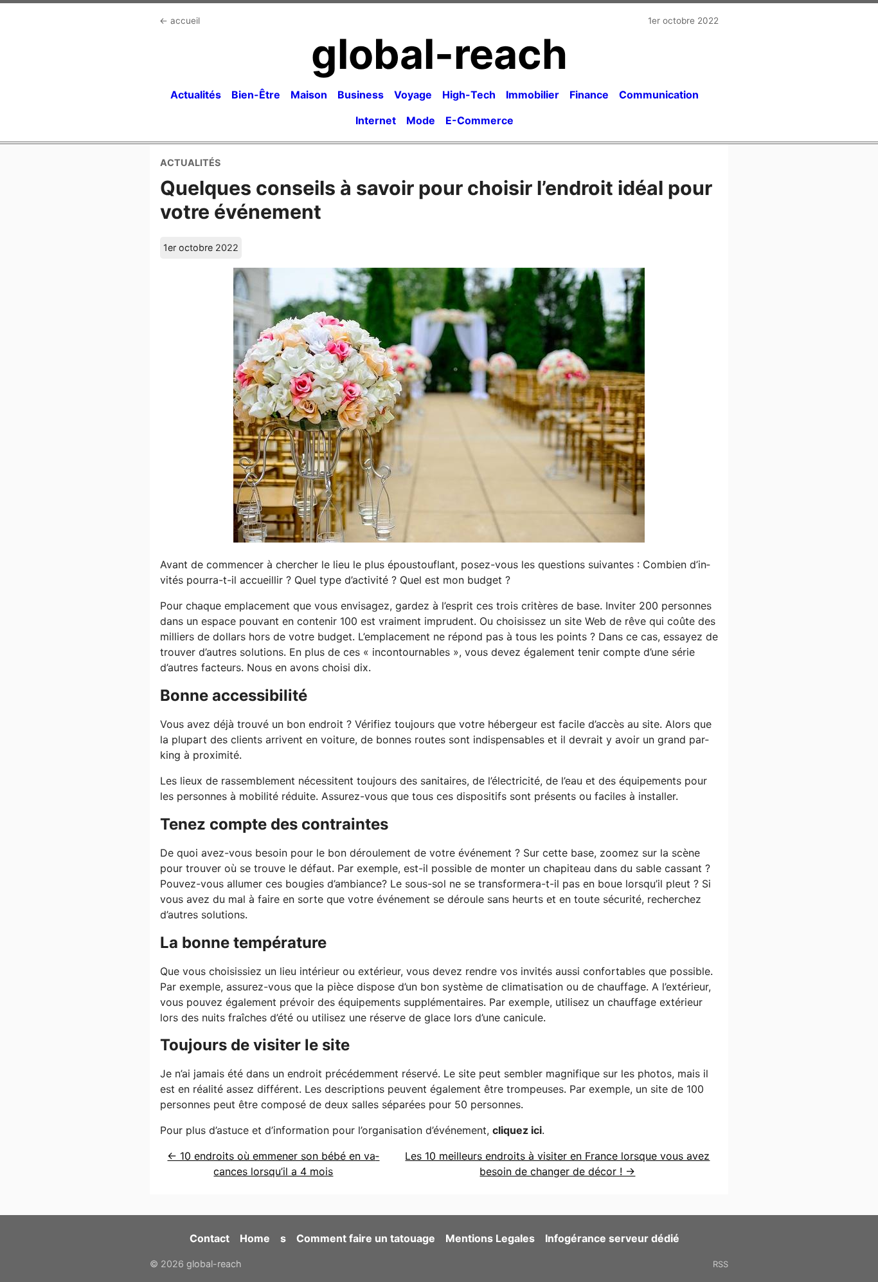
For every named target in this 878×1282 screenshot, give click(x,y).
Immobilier (532, 94)
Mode (420, 120)
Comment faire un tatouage (365, 1238)
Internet (375, 120)
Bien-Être (255, 94)
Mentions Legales (490, 1238)
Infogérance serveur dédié (612, 1238)
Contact (209, 1238)
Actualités (195, 94)
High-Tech (469, 94)
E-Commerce (479, 120)
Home (255, 1238)
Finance (589, 94)
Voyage (413, 94)
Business (360, 94)
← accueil (179, 20)
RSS (720, 1264)
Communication (659, 94)
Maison (309, 94)
